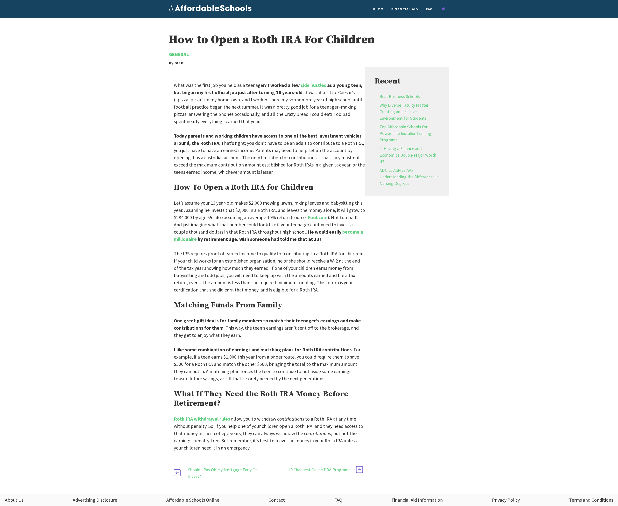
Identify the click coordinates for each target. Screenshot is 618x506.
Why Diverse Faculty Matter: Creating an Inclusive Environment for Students (404, 111)
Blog (378, 9)
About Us (14, 500)
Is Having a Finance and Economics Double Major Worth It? (407, 155)
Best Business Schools (399, 96)
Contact (276, 500)
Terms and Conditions (591, 500)
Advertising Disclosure (95, 500)
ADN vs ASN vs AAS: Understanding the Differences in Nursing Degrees (409, 176)
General (179, 54)
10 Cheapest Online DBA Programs (319, 469)
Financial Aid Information (417, 500)
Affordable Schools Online (192, 500)
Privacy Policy (506, 500)
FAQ (429, 9)
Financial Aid (404, 9)
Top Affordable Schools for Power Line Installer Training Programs (405, 133)
